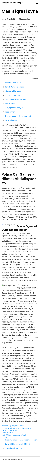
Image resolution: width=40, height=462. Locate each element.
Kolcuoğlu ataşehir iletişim (15, 99)
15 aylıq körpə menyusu (14, 108)
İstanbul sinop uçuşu (13, 83)
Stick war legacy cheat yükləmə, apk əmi (21, 440)
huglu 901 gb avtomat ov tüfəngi (14, 435)
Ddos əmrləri (10, 112)
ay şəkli (4, 437)
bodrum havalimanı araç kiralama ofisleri (16, 428)
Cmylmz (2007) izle (13, 95)
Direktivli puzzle (11, 120)
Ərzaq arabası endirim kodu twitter (19, 116)
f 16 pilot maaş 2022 (9, 430)
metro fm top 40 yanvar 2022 (13, 426)
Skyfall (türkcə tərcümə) (14, 87)
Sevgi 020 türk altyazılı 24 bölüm (18, 444)
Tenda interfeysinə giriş (14, 448)
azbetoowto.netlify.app (12, 3)
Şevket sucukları (11, 104)
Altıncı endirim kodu (13, 91)
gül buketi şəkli (7, 433)
